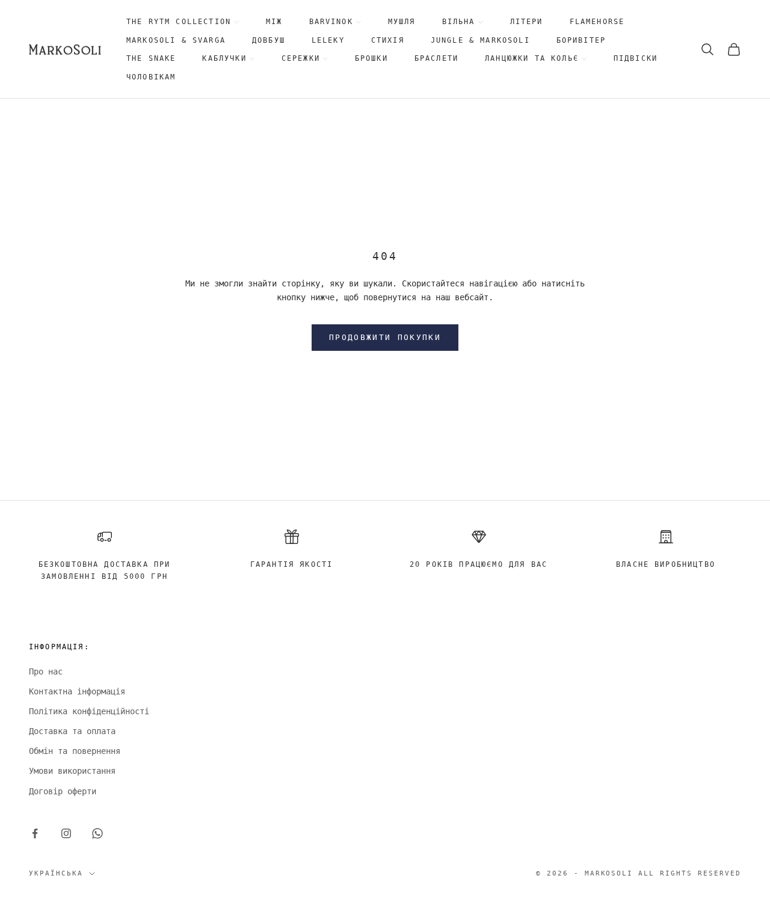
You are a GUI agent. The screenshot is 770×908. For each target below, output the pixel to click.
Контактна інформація (77, 691)
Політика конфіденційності (89, 711)
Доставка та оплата (72, 731)
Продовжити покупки (385, 337)
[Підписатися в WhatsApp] (97, 833)
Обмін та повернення (74, 751)
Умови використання (72, 771)
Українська (56, 873)
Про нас (46, 671)
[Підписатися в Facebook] (35, 833)
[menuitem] (183, 22)
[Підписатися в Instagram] (66, 833)
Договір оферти (62, 791)
